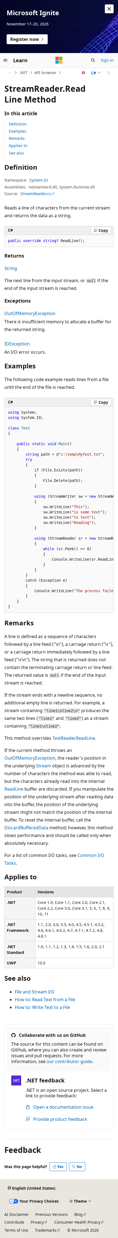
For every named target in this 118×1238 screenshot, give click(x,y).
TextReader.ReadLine (73, 738)
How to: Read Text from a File (45, 999)
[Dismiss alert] (109, 8)
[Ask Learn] (83, 72)
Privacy (37, 1222)
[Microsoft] (59, 60)
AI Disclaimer (16, 1214)
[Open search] (93, 60)
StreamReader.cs (35, 193)
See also (16, 153)
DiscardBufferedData (26, 828)
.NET (23, 72)
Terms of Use (16, 1230)
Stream (43, 766)
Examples (17, 131)
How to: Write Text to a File (42, 1007)
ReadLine (13, 789)
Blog (78, 1214)
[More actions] (109, 72)
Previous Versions (51, 1214)
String (10, 268)
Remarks (17, 138)
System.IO (38, 180)
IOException (17, 344)
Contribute (14, 1222)
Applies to (18, 145)
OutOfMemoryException (29, 313)
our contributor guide (69, 1061)
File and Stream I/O (35, 992)
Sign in (107, 60)
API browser (45, 72)
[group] (59, 509)
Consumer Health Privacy (77, 1222)
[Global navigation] (5, 60)
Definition (18, 124)
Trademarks (46, 1230)
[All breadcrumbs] (9, 72)
